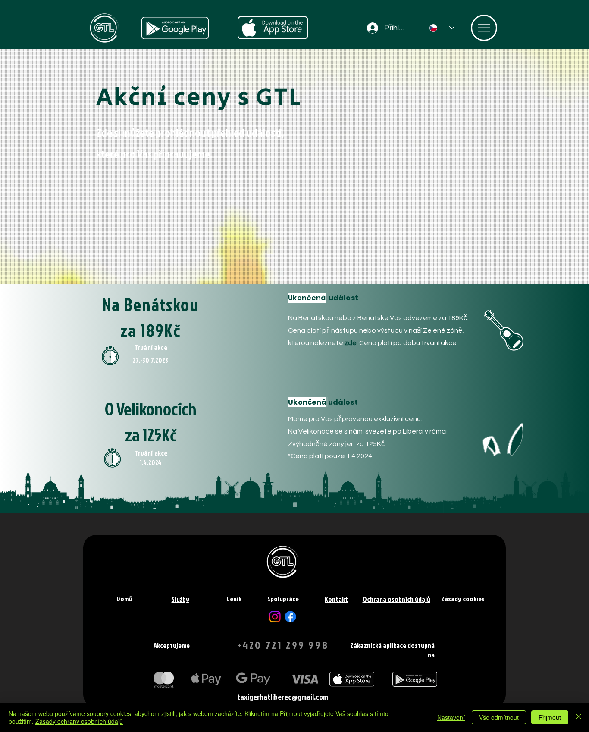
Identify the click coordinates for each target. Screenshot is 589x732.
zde (351, 342)
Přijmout (550, 717)
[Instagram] (274, 616)
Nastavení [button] (451, 717)
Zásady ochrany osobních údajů (79, 721)
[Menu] (484, 28)
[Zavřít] (578, 717)
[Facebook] (290, 616)
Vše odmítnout (499, 717)
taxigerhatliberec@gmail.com (282, 696)
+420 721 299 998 (283, 645)
